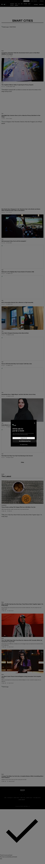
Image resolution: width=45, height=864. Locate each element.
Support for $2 (24, 438)
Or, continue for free (23, 444)
